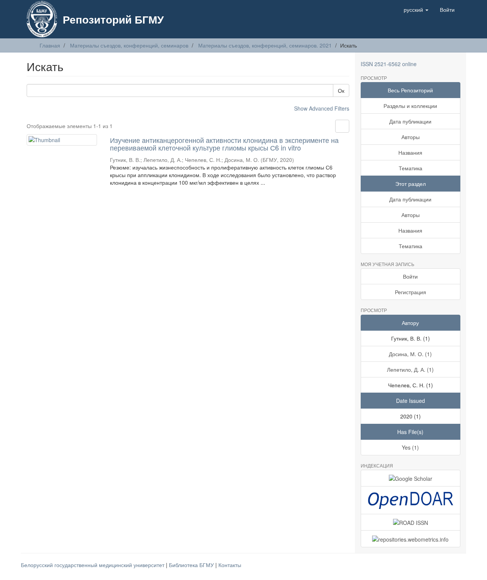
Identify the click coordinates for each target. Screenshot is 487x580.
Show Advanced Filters (321, 108)
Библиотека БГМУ (192, 565)
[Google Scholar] (411, 478)
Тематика (410, 168)
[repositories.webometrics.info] (411, 538)
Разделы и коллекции (410, 105)
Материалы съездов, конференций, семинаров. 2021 (265, 45)
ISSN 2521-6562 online (389, 64)
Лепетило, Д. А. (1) (410, 369)
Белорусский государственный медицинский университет (93, 565)
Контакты (229, 565)
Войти (410, 276)
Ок (341, 90)
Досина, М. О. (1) (410, 354)
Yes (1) (410, 447)
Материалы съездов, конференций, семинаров (129, 45)
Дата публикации (410, 121)
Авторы (410, 137)
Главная (50, 45)
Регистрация (410, 292)
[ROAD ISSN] (411, 522)
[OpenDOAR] (411, 500)
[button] (416, 9)
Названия (410, 152)
